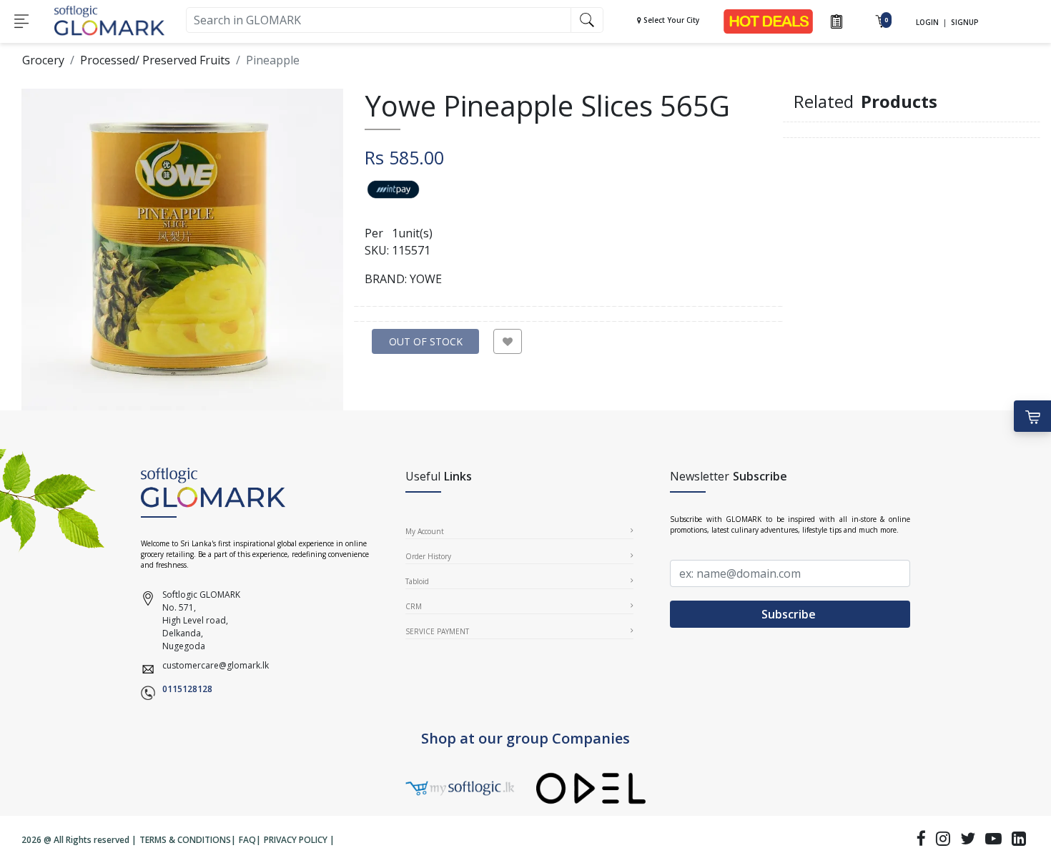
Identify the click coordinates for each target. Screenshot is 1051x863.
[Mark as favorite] (507, 341)
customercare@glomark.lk (215, 665)
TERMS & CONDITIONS (185, 840)
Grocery (43, 60)
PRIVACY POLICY (295, 840)
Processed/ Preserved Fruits (155, 60)
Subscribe (790, 614)
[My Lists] (836, 20)
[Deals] (768, 20)
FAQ (247, 840)
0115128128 (187, 689)
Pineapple (273, 60)
